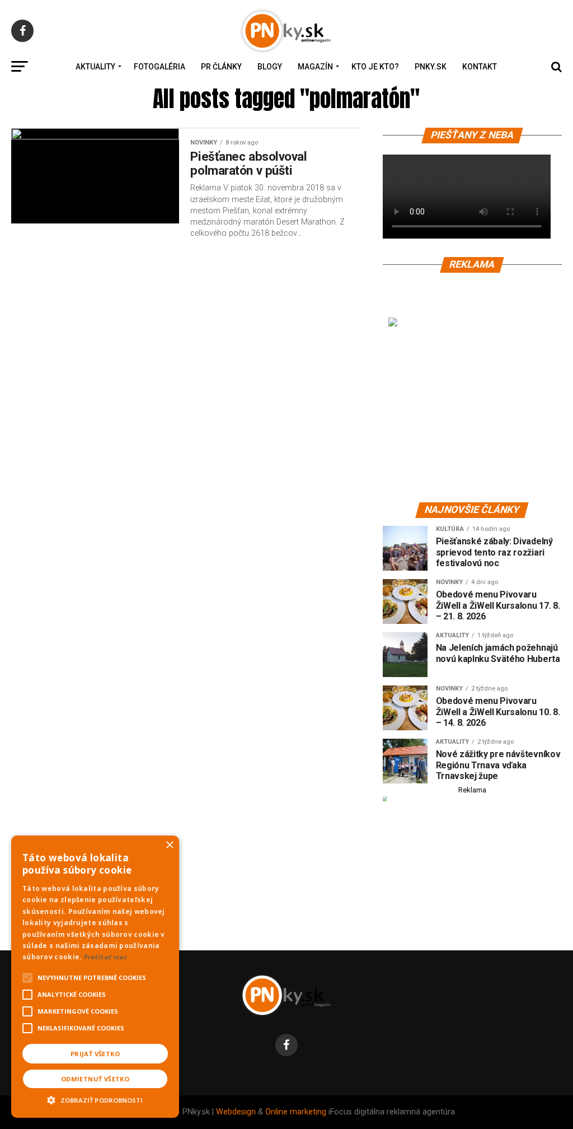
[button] (95, 1098)
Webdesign (236, 1112)
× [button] (169, 845)
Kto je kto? (375, 66)
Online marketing (295, 1112)
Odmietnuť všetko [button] (95, 1079)
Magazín (315, 66)
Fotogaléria (159, 66)
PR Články (221, 66)
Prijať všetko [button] (95, 1053)
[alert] (95, 977)
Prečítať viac (106, 957)
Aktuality (95, 66)
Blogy (269, 66)
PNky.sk (431, 66)
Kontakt (479, 66)
